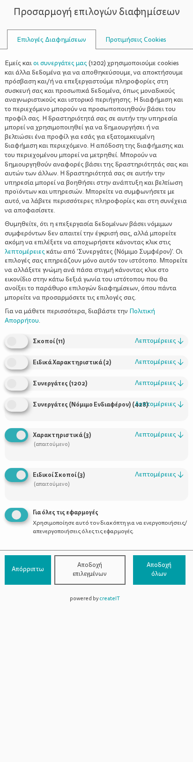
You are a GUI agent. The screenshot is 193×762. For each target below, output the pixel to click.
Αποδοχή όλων (159, 570)
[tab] (51, 40)
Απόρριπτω (28, 569)
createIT (109, 598)
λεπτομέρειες (159, 340)
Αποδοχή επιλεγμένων (90, 570)
